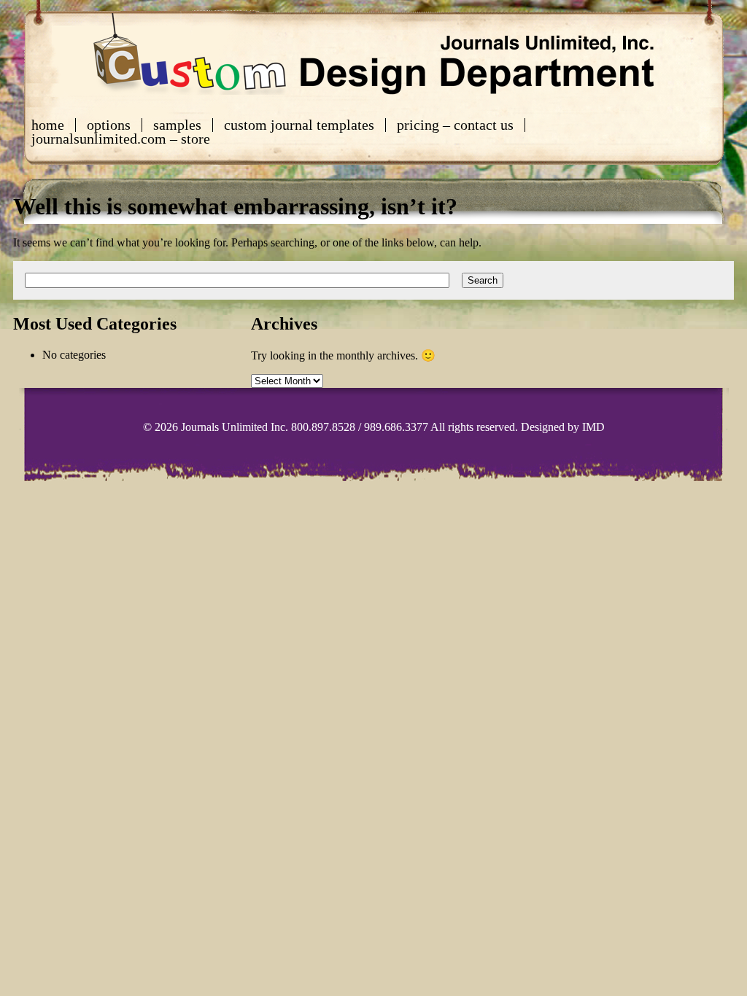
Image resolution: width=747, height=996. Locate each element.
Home (47, 125)
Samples (177, 125)
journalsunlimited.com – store (120, 139)
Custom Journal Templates (299, 125)
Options (109, 125)
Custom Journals (373, 54)
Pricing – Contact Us (455, 125)
